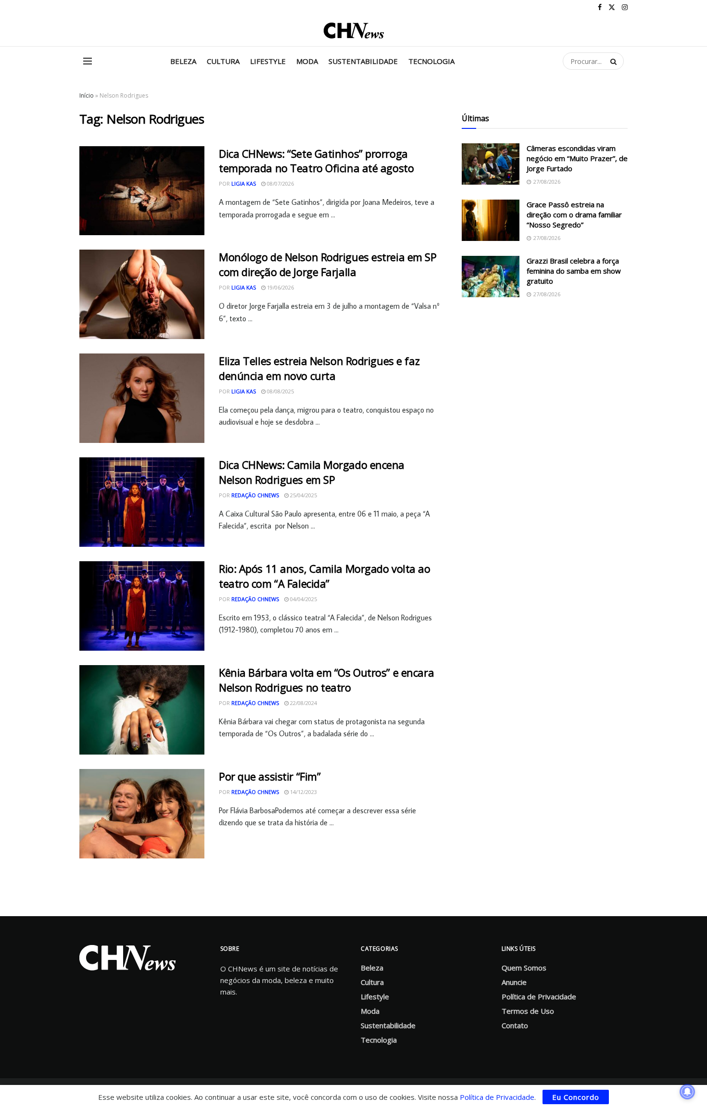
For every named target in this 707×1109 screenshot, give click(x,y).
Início (86, 95)
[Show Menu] (87, 61)
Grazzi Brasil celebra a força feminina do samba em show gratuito (574, 271)
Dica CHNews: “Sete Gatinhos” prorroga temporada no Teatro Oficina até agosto (316, 161)
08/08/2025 (279, 391)
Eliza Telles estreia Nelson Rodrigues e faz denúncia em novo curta (319, 368)
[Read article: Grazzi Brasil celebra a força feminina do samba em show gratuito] (490, 276)
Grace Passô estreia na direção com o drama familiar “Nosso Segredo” (574, 214)
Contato (515, 1025)
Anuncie (514, 982)
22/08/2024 (303, 702)
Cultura (223, 61)
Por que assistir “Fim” (269, 776)
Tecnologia (431, 61)
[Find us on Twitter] (611, 7)
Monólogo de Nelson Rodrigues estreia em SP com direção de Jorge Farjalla (328, 264)
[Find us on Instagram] (625, 7)
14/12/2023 (303, 791)
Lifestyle (268, 61)
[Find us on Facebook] (600, 7)
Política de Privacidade (539, 996)
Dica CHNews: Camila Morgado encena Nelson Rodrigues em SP (311, 472)
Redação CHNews (255, 495)
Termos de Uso (528, 1011)
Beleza (183, 61)
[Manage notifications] (687, 1091)
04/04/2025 (303, 599)
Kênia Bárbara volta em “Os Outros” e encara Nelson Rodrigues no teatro (326, 679)
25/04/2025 (303, 495)
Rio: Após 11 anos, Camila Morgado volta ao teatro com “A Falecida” (324, 576)
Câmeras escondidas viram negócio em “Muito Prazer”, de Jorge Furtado (577, 158)
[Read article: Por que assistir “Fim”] (141, 813)
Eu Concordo (575, 1097)
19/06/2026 (279, 287)
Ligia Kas (243, 183)
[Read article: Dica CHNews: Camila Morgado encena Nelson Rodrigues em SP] (141, 502)
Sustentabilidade (363, 61)
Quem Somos (524, 967)
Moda (307, 61)
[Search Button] (615, 61)
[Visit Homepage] (354, 30)
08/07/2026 (279, 183)
